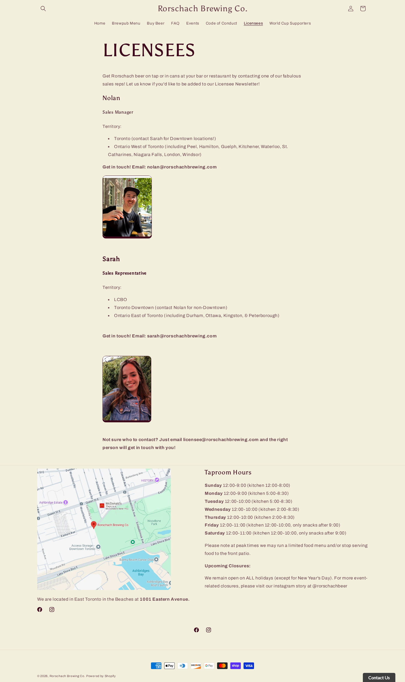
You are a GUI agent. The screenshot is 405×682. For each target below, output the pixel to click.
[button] (43, 8)
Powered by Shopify (101, 676)
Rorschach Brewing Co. (67, 676)
